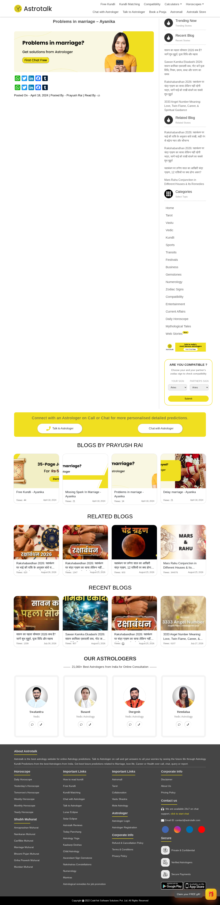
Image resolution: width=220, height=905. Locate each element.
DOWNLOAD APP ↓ (110, 432)
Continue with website (110, 442)
